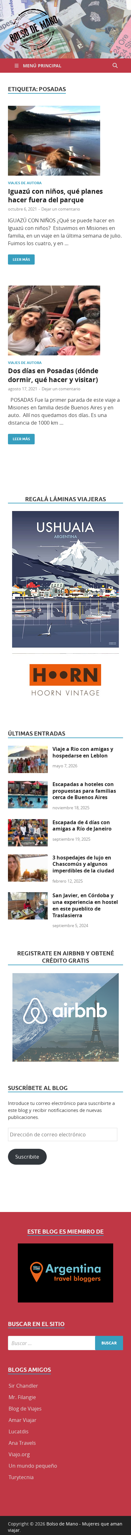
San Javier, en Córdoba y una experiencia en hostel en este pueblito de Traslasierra (85, 905)
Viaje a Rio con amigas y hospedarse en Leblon (82, 752)
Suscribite (27, 1156)
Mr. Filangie (22, 1397)
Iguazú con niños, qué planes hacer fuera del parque (55, 196)
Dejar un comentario (60, 209)
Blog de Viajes (25, 1408)
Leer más (19, 258)
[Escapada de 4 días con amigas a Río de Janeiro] (28, 822)
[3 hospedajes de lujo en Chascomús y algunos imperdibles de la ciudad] (28, 858)
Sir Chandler (23, 1385)
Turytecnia (21, 1477)
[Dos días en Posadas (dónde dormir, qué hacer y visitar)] (65, 320)
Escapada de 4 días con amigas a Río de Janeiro (82, 825)
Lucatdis (19, 1431)
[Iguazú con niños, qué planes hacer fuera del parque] (65, 141)
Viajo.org (19, 1454)
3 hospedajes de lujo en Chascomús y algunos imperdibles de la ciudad (83, 864)
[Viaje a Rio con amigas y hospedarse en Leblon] (28, 749)
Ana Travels (22, 1442)
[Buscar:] (65, 1343)
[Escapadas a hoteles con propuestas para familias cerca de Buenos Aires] (28, 784)
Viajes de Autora (25, 183)
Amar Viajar (23, 1420)
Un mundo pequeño (33, 1465)
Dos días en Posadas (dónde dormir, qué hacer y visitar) (53, 375)
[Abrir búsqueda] (115, 65)
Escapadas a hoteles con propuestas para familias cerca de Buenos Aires (84, 791)
